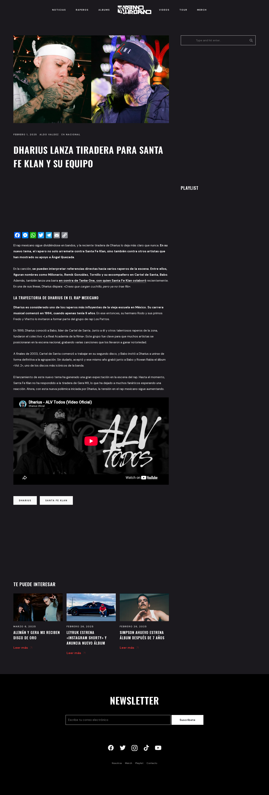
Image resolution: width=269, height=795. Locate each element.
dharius (25, 500)
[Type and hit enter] (251, 40)
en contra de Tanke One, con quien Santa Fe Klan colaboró (102, 281)
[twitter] (123, 748)
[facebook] (111, 748)
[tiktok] (146, 748)
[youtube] (158, 748)
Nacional (73, 134)
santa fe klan (56, 500)
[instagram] (134, 748)
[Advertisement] (91, 201)
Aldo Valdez (49, 134)
